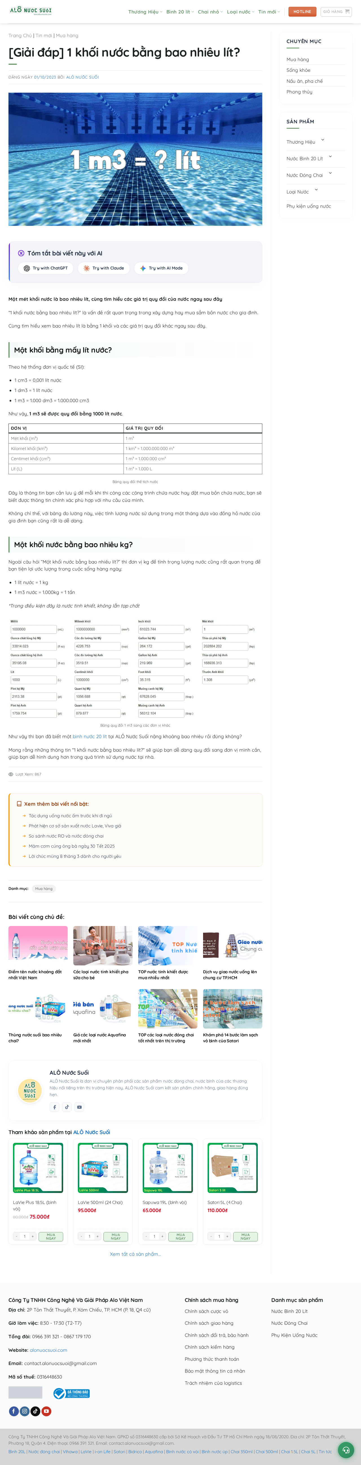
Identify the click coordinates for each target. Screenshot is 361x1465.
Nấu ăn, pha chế (305, 81)
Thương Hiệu (143, 12)
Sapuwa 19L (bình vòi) (165, 1202)
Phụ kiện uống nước (309, 206)
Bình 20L (16, 1451)
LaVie (86, 1451)
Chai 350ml (242, 1451)
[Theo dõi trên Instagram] (25, 1411)
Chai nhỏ (208, 12)
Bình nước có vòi (182, 1451)
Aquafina (154, 1451)
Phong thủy (299, 92)
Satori (119, 1451)
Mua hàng (67, 35)
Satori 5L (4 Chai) (225, 1202)
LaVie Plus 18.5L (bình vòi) (34, 1205)
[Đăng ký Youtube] (79, 1107)
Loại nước (239, 12)
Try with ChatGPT (50, 268)
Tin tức (325, 1451)
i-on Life (103, 1451)
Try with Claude (108, 268)
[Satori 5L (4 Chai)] (233, 1168)
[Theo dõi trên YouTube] (46, 1411)
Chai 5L (308, 1451)
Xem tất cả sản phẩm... (135, 1254)
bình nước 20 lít (90, 736)
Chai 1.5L (289, 1451)
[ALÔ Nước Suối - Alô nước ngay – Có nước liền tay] (36, 11)
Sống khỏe (299, 70)
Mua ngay (51, 1236)
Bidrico (135, 1451)
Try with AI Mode (166, 268)
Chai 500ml (267, 1451)
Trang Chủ (20, 35)
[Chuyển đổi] (322, 140)
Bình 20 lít (178, 12)
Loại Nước (298, 192)
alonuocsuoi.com (48, 1350)
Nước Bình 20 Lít (305, 158)
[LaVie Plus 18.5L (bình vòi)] (38, 1168)
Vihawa (70, 1451)
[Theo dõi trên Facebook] (54, 1107)
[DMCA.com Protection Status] (25, 1392)
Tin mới (267, 12)
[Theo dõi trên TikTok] (67, 1107)
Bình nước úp (215, 1451)
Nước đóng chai (44, 1451)
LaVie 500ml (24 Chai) (100, 1202)
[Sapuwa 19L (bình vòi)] (168, 1168)
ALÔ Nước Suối (82, 77)
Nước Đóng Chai (305, 175)
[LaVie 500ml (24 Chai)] (103, 1168)
